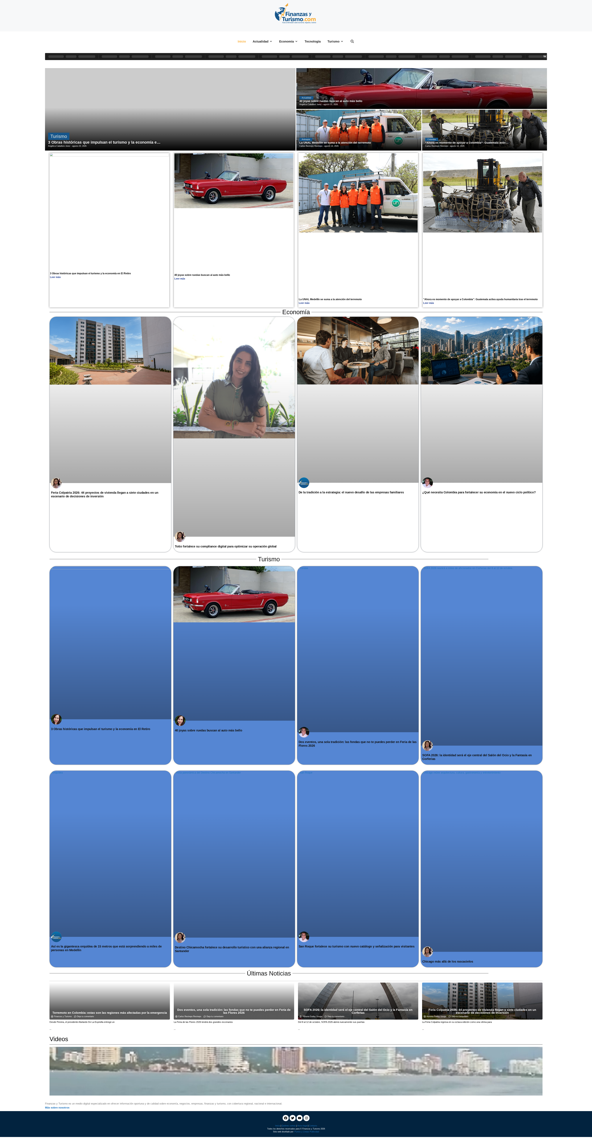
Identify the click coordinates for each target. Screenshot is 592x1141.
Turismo (333, 41)
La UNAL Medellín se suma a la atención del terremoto (330, 299)
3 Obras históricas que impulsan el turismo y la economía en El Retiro (90, 273)
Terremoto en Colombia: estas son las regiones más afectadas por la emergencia (109, 1012)
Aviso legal (302, 1126)
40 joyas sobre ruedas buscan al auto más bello (202, 275)
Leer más (55, 277)
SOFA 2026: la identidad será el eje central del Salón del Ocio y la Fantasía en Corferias (358, 1011)
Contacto (313, 1126)
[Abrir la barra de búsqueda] (352, 41)
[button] (52, 1071)
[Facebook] (286, 1118)
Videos (58, 1039)
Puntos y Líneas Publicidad (306, 1132)
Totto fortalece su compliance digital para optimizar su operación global (226, 546)
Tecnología (313, 41)
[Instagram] (306, 1118)
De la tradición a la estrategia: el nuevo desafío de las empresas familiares (351, 492)
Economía (286, 41)
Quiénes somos (289, 1126)
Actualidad (260, 41)
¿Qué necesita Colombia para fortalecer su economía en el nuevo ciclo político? (479, 492)
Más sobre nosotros (57, 1107)
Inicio (242, 41)
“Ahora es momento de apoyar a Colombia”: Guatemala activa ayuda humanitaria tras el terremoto (480, 299)
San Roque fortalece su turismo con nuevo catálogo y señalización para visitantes (357, 946)
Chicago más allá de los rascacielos (447, 961)
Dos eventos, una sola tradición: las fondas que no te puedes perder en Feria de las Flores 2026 (234, 1011)
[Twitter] (293, 1118)
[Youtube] (299, 1118)
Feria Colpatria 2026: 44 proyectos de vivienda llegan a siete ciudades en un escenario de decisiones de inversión (482, 1011)
